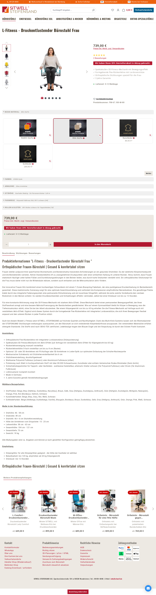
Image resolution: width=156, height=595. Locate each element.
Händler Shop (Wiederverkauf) (18, 562)
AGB (82, 547)
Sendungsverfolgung (51, 556)
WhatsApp (9, 550)
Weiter (148, 173)
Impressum (85, 556)
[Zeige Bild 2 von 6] (45, 98)
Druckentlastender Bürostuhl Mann (48, 516)
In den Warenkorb (103, 244)
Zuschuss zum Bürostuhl (53, 562)
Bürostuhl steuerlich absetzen (55, 565)
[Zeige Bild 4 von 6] (53, 98)
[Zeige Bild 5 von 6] (56, 98)
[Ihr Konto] (118, 10)
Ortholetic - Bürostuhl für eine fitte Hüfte (108, 516)
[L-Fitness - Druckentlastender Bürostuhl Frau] (51, 68)
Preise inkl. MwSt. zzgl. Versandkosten (108, 48)
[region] (45, 71)
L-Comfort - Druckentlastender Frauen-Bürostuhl (18, 516)
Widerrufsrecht (86, 559)
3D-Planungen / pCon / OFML (55, 553)
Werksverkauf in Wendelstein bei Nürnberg (48, 2)
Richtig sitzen (48, 550)
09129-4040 (13, 2)
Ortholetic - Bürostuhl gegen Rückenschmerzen (138, 516)
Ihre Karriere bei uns (13, 556)
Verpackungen (86, 565)
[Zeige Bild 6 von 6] (60, 98)
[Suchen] (93, 10)
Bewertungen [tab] (35, 253)
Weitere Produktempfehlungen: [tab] (17, 478)
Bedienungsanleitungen (52, 547)
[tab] (8, 253)
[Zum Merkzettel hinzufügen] (25, 508)
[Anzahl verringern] (6, 244)
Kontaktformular (12, 547)
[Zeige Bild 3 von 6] (49, 98)
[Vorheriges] (15, 71)
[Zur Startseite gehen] (19, 10)
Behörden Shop (11, 565)
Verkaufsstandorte (143, 10)
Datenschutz (85, 550)
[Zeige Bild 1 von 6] (42, 98)
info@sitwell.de (116, 579)
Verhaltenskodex (87, 562)
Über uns (8, 553)
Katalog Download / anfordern (18, 568)
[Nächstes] (87, 71)
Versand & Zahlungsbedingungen (57, 559)
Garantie (84, 553)
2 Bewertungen (99, 58)
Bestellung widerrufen (78, 592)
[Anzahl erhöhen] (50, 244)
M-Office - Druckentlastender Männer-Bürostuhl (78, 516)
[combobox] (70, 10)
